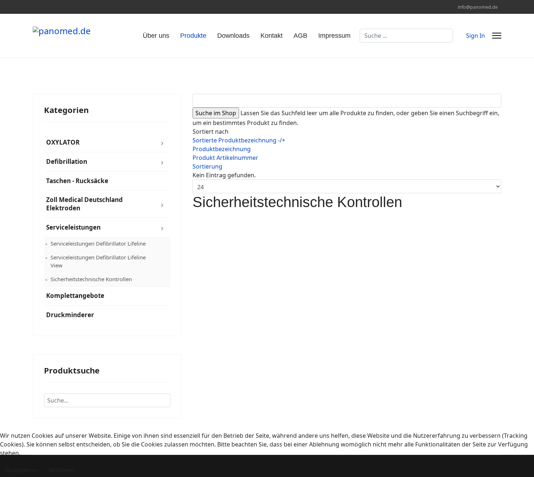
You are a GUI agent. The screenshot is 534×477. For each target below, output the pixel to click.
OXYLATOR (63, 142)
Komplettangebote (75, 295)
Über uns (156, 35)
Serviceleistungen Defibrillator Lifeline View (98, 261)
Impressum (334, 35)
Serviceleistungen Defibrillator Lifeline (98, 243)
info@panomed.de (478, 7)
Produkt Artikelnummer (225, 158)
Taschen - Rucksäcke (77, 181)
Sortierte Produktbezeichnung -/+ (239, 140)
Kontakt (271, 35)
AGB (300, 35)
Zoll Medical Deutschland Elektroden (84, 203)
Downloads (233, 35)
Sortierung (207, 166)
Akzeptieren (21, 470)
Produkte (193, 35)
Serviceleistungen (73, 227)
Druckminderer (70, 315)
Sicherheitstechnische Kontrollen (91, 279)
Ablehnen (62, 470)
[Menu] (496, 35)
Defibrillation (66, 161)
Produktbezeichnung (222, 149)
